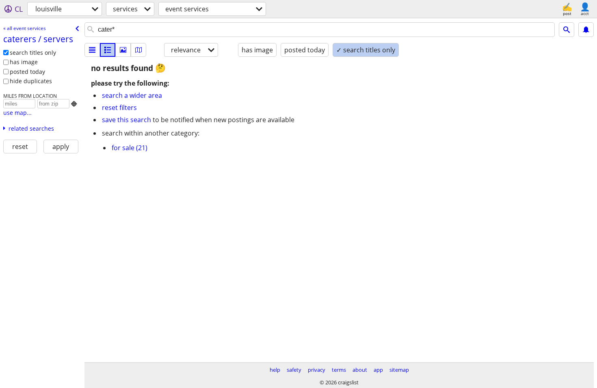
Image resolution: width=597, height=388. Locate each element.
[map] (138, 50)
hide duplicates (31, 81)
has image (24, 62)
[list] (92, 50)
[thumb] (107, 50)
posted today (27, 71)
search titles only (33, 52)
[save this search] (586, 29)
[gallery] (123, 50)
